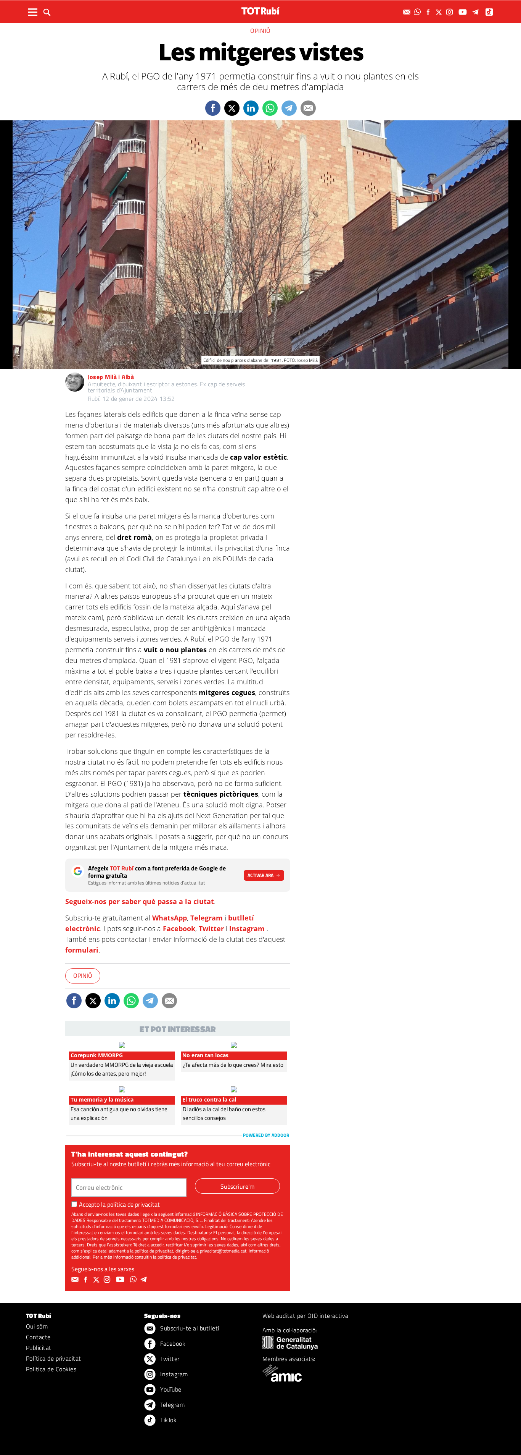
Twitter (211, 928)
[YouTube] (464, 12)
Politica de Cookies (51, 1369)
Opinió (260, 30)
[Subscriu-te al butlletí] (407, 12)
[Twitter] (439, 12)
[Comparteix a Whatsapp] (270, 108)
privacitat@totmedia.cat (223, 1250)
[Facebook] (429, 12)
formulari (81, 949)
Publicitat (38, 1347)
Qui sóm (37, 1326)
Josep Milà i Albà (111, 377)
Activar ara (260, 875)
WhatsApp (169, 917)
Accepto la (119, 1204)
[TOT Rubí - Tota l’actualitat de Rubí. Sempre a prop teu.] (260, 11)
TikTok (168, 1419)
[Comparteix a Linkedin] (251, 108)
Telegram (206, 917)
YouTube (170, 1389)
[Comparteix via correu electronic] (308, 108)
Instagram (247, 928)
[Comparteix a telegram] (289, 108)
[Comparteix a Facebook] (212, 108)
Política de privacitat (53, 1358)
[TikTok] (490, 12)
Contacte (38, 1337)
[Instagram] (450, 12)
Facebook (179, 928)
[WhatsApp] (418, 12)
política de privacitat (133, 1204)
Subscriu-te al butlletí (189, 1328)
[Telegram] (476, 12)
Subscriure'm (237, 1186)
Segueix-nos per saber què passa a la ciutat (139, 901)
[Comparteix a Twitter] (232, 108)
